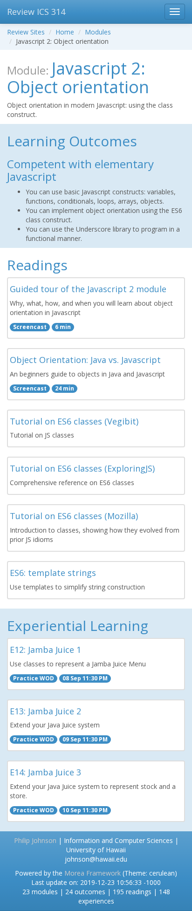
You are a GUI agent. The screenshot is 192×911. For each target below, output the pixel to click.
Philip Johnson (35, 840)
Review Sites (26, 31)
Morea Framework (92, 873)
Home (64, 31)
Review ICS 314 (36, 11)
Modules (98, 31)
